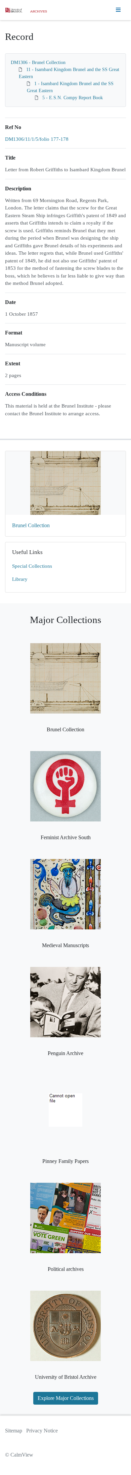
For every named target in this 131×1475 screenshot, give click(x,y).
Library (20, 579)
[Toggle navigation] (118, 10)
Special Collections (32, 566)
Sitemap (13, 1430)
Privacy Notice (42, 1430)
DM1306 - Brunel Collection (38, 62)
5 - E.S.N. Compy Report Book (72, 97)
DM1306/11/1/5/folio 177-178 (37, 139)
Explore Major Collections (66, 1398)
